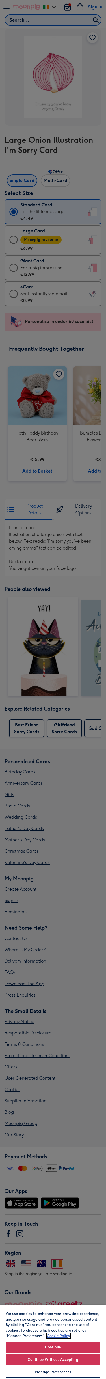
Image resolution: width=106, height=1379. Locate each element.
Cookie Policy (58, 1336)
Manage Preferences (53, 1372)
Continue (53, 1347)
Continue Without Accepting (53, 1359)
